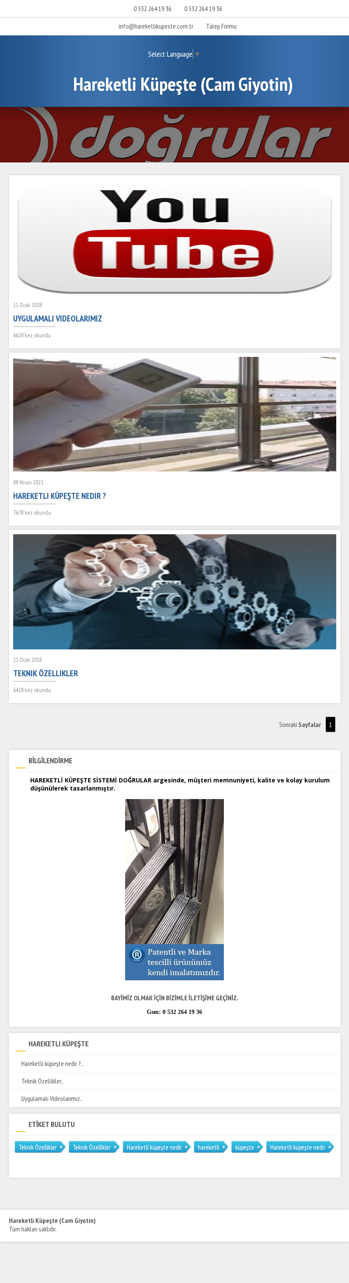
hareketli (208, 1147)
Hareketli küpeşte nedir (154, 1147)
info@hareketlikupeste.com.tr (156, 26)
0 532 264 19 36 (153, 8)
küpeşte (244, 1147)
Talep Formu (221, 26)
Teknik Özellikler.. (41, 1081)
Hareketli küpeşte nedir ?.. (51, 1063)
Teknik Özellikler (38, 1147)
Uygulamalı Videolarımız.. (51, 1098)
